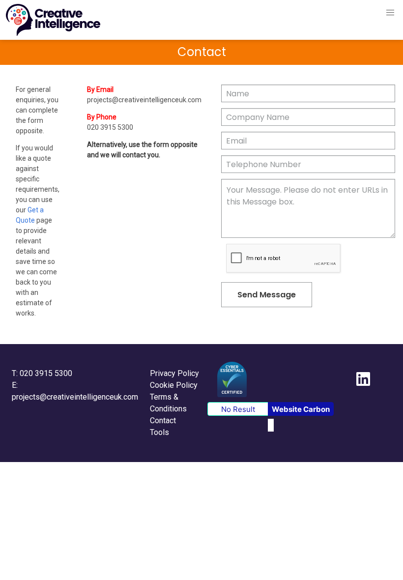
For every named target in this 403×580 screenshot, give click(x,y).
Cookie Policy (174, 385)
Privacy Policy (174, 373)
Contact (163, 420)
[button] (390, 13)
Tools (159, 432)
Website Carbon (301, 409)
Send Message (266, 294)
